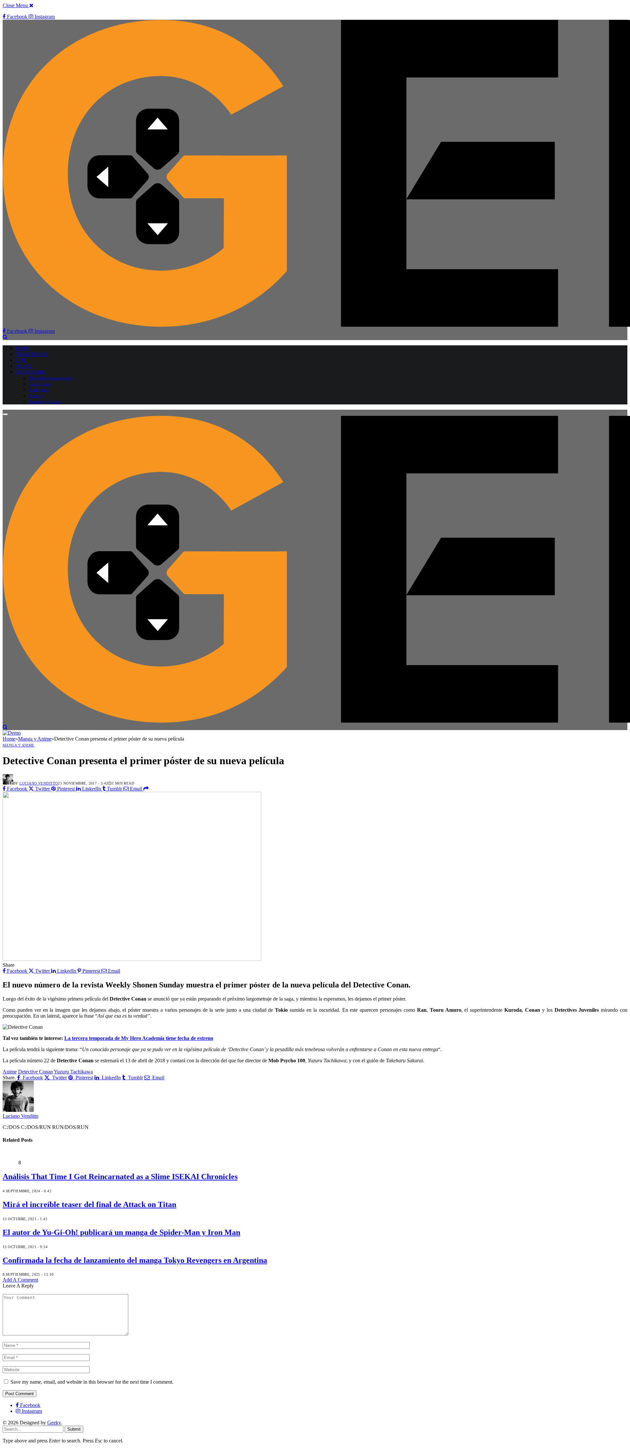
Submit (74, 1429)
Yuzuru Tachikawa (73, 1071)
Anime (10, 1071)
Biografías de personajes (50, 378)
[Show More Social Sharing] (146, 788)
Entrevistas (39, 389)
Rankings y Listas (45, 401)
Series (24, 366)
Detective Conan (35, 1071)
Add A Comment (20, 1280)
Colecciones (40, 383)
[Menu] (5, 414)
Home (23, 348)
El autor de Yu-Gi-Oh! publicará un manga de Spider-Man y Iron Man (121, 1232)
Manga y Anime (18, 745)
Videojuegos (32, 354)
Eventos (36, 395)
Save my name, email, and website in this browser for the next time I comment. (92, 1382)
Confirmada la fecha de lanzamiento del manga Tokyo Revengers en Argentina (135, 1260)
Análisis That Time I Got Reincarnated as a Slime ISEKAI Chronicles (120, 1176)
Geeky (54, 1422)
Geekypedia (31, 372)
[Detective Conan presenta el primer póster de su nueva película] (132, 959)
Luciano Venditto (38, 783)
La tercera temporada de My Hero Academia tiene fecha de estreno (138, 1038)
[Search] (5, 337)
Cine (21, 360)
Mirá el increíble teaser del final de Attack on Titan (89, 1204)
